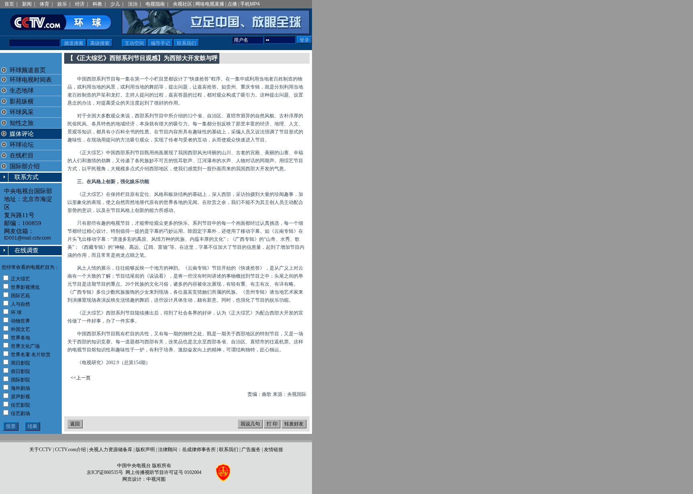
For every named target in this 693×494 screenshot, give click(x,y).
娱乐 (62, 4)
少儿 (115, 4)
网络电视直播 (209, 4)
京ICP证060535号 (105, 472)
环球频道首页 (28, 70)
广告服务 (251, 449)
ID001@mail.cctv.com (27, 238)
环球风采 (22, 112)
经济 (80, 4)
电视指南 (155, 4)
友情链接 (273, 449)
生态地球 (22, 90)
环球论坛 (21, 144)
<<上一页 (81, 378)
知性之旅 (22, 123)
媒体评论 (22, 134)
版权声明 (145, 449)
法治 (133, 4)
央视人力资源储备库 (110, 449)
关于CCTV (40, 449)
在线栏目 (21, 155)
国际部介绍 (25, 166)
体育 (44, 4)
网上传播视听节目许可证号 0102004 (163, 472)
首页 (9, 4)
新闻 (27, 4)
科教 (97, 4)
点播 (232, 4)
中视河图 (156, 479)
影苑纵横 (22, 101)
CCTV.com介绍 (70, 449)
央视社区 (182, 4)
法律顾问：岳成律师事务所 (187, 449)
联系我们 (228, 449)
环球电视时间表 (31, 80)
